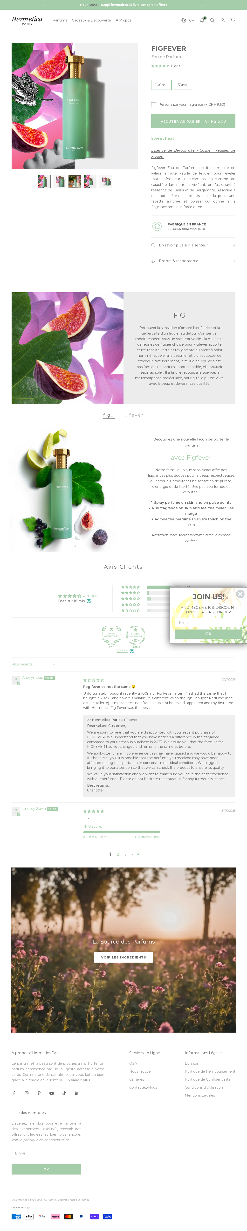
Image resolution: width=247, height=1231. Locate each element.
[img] (93, 680)
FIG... (109, 415)
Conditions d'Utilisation (204, 1087)
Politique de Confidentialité (208, 1079)
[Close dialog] (240, 594)
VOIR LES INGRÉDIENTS (123, 957)
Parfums (60, 20)
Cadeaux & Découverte (91, 20)
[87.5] (111, 635)
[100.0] (135, 635)
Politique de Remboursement (210, 1071)
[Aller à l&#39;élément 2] (59, 181)
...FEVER (134, 415)
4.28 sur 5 (91, 596)
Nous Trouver (140, 1071)
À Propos (123, 20)
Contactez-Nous (143, 1087)
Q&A (133, 1063)
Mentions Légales (200, 1095)
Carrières (136, 1079)
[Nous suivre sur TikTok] (64, 1093)
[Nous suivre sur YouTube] (51, 1093)
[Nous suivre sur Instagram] (26, 1093)
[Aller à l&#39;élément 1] (44, 181)
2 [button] (118, 854)
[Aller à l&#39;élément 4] (90, 181)
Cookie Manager (22, 1207)
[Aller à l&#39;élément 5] (105, 181)
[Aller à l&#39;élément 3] (75, 181)
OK (46, 1169)
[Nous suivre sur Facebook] (14, 1093)
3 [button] (126, 854)
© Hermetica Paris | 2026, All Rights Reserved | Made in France (50, 1199)
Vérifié (122, 651)
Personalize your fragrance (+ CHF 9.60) (191, 104)
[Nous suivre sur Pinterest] (39, 1093)
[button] (160, 66)
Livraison (192, 1063)
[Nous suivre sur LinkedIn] (76, 1093)
